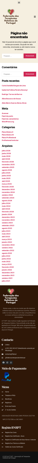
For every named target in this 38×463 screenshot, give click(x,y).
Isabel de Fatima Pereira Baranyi (14, 90)
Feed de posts (7, 116)
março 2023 (7, 239)
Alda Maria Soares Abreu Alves (14, 103)
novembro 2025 (8, 164)
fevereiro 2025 (8, 187)
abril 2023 (6, 237)
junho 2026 (6, 153)
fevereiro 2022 (8, 267)
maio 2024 (6, 206)
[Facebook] (3, 362)
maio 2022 (6, 261)
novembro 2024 (8, 192)
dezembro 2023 (8, 217)
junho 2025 (6, 176)
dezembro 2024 (8, 189)
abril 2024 (6, 209)
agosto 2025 (7, 170)
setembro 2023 (8, 225)
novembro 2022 (8, 245)
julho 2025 (6, 173)
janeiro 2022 (7, 270)
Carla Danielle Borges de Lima (14, 86)
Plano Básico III (8, 135)
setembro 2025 (8, 167)
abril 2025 (6, 181)
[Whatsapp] (11, 362)
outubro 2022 (7, 248)
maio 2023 (6, 234)
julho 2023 (6, 231)
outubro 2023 (7, 223)
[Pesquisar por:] (12, 56)
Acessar (5, 113)
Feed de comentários (10, 119)
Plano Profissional (9, 138)
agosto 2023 (7, 228)
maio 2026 (6, 156)
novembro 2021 (8, 275)
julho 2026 (6, 151)
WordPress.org (8, 122)
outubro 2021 (7, 278)
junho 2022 (6, 259)
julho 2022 (6, 256)
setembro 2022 (8, 250)
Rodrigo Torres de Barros (12, 94)
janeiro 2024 (7, 214)
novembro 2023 (8, 220)
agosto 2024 (7, 201)
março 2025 (7, 184)
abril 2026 (6, 159)
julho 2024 (6, 203)
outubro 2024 (7, 195)
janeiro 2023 (7, 242)
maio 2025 (6, 178)
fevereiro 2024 (8, 212)
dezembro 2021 (8, 273)
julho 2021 (6, 281)
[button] (19, 2)
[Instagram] (7, 362)
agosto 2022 (7, 253)
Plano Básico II (7, 132)
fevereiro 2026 (8, 162)
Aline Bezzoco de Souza (11, 99)
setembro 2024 (8, 198)
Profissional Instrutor (10, 140)
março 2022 (7, 264)
